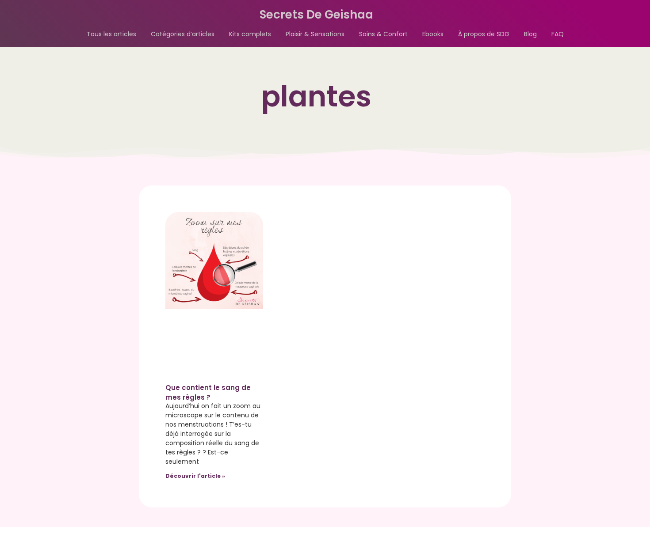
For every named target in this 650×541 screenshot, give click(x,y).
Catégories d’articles (182, 34)
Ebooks (433, 34)
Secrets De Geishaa (316, 15)
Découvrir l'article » (195, 476)
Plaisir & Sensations (315, 34)
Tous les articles (111, 34)
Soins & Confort (383, 34)
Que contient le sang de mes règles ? (208, 392)
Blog (530, 34)
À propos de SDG (483, 34)
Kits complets (250, 34)
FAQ (557, 34)
